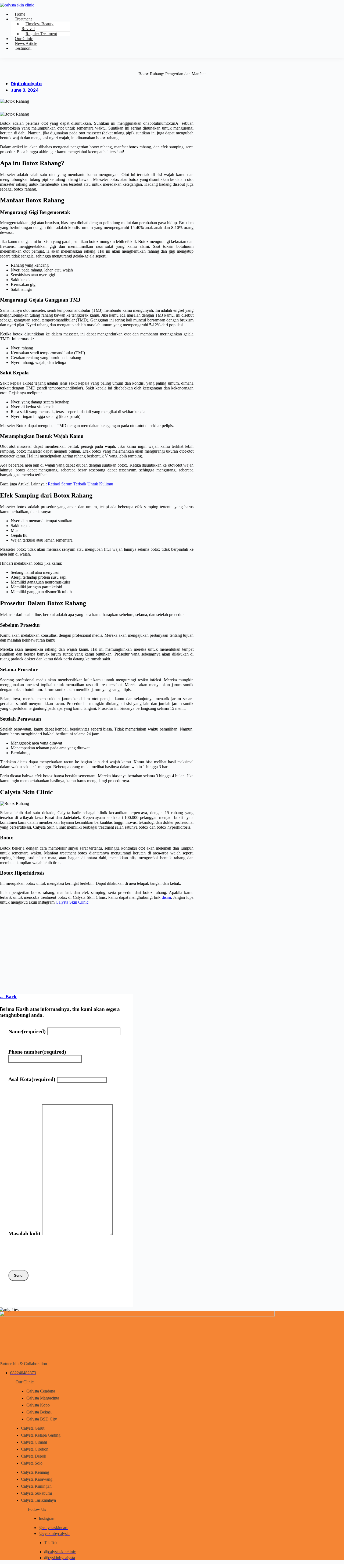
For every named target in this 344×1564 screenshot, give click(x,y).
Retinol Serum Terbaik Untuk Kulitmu (80, 484)
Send (18, 1275)
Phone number (37, 1052)
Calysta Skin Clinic (72, 902)
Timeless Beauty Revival (37, 26)
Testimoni (23, 48)
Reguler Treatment (41, 33)
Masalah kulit (24, 1233)
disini (166, 897)
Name (27, 1031)
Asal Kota (31, 1079)
